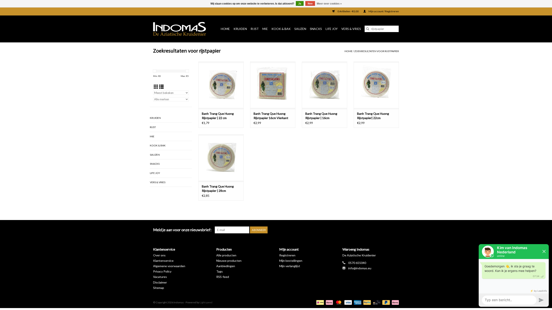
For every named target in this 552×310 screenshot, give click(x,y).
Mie (265, 29)
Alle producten (226, 255)
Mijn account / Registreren (383, 11)
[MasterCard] (338, 302)
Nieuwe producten (229, 260)
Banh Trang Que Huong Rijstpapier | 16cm (321, 116)
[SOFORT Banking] (328, 302)
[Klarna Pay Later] (394, 302)
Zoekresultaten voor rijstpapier (376, 51)
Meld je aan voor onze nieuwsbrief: (182, 230)
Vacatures (160, 277)
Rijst (255, 29)
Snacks (316, 29)
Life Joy (332, 29)
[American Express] (357, 302)
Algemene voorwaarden (169, 266)
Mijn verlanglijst (289, 266)
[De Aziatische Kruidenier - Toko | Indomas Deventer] (181, 29)
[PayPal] (366, 302)
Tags (219, 271)
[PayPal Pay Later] (385, 302)
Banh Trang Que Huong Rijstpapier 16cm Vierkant (271, 116)
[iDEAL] (319, 302)
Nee (310, 3)
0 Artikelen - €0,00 (348, 11)
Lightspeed (206, 302)
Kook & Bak (281, 29)
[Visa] (347, 302)
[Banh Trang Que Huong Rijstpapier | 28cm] (221, 158)
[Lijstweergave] (161, 86)
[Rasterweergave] (156, 86)
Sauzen (300, 29)
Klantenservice (163, 260)
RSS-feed (222, 277)
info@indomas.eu (359, 268)
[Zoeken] (367, 28)
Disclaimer (160, 282)
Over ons (159, 255)
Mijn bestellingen (290, 260)
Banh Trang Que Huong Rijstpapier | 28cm (218, 188)
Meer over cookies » (329, 3)
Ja (299, 3)
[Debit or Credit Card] (376, 302)
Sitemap (158, 288)
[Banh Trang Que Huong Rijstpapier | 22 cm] (221, 85)
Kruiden (240, 29)
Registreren (287, 255)
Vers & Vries (351, 29)
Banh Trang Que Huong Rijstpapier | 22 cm (218, 116)
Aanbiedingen (225, 266)
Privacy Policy (162, 271)
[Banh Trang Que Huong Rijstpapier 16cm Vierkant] (272, 85)
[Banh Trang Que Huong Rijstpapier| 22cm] (376, 85)
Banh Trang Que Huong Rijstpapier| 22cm (373, 116)
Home (225, 29)
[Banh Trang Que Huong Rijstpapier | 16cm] (324, 85)
